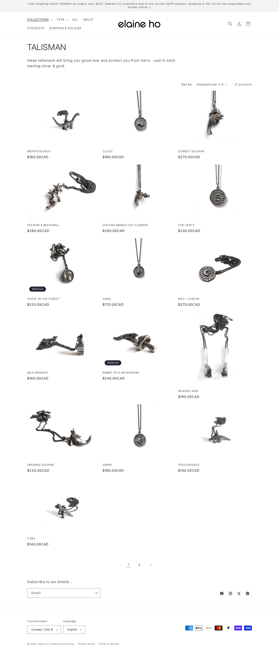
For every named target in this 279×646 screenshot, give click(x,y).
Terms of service (109, 643)
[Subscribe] (96, 593)
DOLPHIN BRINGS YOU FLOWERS (125, 225)
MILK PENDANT (37, 372)
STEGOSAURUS (188, 464)
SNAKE (107, 464)
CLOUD (107, 151)
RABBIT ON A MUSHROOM (121, 372)
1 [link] (128, 565)
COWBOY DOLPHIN (191, 151)
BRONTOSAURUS (38, 151)
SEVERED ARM (188, 391)
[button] (39, 19)
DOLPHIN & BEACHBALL (43, 225)
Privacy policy (86, 643)
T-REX (31, 538)
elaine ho (43, 644)
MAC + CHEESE (189, 298)
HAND (107, 298)
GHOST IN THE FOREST (43, 298)
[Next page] (150, 564)
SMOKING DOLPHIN (40, 464)
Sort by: (187, 84)
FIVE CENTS (186, 225)
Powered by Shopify (62, 644)
